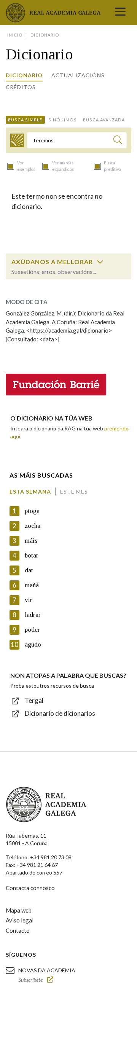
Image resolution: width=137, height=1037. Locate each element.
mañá (32, 585)
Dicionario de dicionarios (60, 713)
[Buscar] (117, 141)
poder (32, 629)
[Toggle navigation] (120, 12)
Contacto (18, 930)
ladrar (33, 614)
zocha (32, 525)
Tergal (34, 700)
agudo (33, 644)
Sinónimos (62, 119)
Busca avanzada (104, 119)
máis (31, 540)
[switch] (100, 261)
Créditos (21, 87)
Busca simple (25, 119)
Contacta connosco (30, 887)
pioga (32, 511)
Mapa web (19, 910)
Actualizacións (78, 75)
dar (29, 570)
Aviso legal (19, 920)
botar (31, 555)
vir (28, 600)
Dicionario (24, 75)
